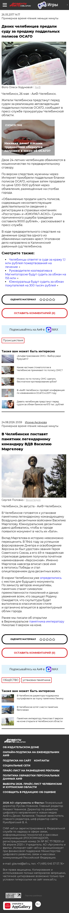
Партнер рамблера (33, 895)
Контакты (41, 760)
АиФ (38, 87)
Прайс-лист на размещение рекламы (31, 770)
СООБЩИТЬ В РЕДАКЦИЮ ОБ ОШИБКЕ (29, 792)
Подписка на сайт (17, 760)
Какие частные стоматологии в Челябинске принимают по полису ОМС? (40, 369)
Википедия (33, 500)
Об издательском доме (21, 747)
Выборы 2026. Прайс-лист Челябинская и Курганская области (32, 785)
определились (51, 578)
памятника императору (46, 621)
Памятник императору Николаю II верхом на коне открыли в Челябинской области (40, 720)
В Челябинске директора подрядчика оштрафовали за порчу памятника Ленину (40, 697)
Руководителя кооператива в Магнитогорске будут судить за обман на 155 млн (35, 274)
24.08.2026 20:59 (12, 422)
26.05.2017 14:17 (11, 14)
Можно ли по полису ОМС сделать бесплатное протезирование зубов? (37, 380)
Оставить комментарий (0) (34, 313)
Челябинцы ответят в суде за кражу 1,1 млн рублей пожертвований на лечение (35, 263)
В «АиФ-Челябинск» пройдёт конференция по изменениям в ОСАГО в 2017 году (41, 391)
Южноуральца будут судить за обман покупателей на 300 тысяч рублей (34, 283)
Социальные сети (16, 765)
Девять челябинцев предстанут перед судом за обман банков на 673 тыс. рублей (40, 403)
